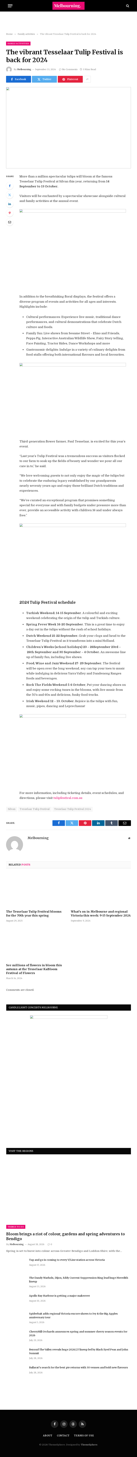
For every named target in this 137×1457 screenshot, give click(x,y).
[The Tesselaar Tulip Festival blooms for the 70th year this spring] (36, 890)
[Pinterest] (9, 213)
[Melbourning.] (68, 6)
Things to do (16, 1227)
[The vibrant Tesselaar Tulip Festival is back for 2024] (68, 127)
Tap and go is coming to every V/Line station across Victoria (67, 1259)
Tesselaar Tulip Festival (35, 809)
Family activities (18, 43)
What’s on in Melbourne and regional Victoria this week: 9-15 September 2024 (101, 913)
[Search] (127, 6)
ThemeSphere (89, 1444)
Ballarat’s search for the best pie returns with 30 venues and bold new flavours (78, 1367)
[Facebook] (9, 185)
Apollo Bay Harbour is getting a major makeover (59, 1295)
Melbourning (24, 69)
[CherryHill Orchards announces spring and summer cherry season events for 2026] (16, 1336)
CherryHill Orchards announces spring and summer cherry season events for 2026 (78, 1333)
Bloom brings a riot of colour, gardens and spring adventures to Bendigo (65, 1236)
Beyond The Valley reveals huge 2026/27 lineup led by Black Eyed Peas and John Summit (78, 1351)
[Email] (9, 222)
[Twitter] (9, 194)
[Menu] (10, 6)
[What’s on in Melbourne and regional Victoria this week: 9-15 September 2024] (101, 890)
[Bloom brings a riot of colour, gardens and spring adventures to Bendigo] (68, 1194)
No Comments (70, 69)
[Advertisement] (68, 22)
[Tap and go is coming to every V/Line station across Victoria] (16, 1264)
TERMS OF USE (84, 1435)
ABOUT (47, 1435)
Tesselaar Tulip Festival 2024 (72, 809)
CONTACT (63, 1435)
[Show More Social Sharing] (87, 79)
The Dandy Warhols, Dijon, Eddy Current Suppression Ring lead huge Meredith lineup (78, 1279)
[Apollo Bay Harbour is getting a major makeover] (16, 1300)
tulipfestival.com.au (67, 798)
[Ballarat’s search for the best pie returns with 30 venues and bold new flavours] (16, 1372)
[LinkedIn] (9, 203)
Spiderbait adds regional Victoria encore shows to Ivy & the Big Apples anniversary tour (73, 1315)
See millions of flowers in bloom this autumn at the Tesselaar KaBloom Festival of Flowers (34, 969)
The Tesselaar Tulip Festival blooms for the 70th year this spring (34, 913)
